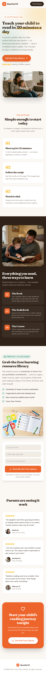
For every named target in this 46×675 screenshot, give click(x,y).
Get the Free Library (15, 58)
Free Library (37, 4)
